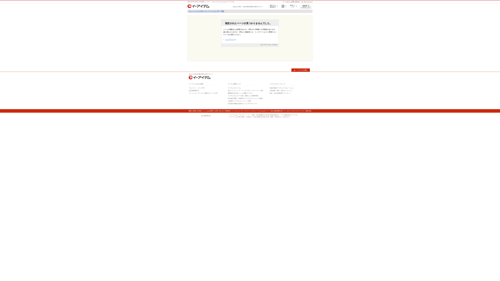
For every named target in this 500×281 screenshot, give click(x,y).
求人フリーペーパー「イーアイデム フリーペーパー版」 (246, 90)
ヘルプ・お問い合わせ (292, 1)
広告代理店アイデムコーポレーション (282, 88)
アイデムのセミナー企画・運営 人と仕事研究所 (243, 96)
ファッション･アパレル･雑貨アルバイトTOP (203, 93)
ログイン (306, 6)
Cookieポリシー (265, 111)
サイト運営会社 (306, 111)
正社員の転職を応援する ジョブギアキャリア (242, 103)
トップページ (230, 39)
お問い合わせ (219, 111)
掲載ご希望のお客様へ (196, 111)
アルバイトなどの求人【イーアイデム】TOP (203, 11)
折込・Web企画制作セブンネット (280, 93)
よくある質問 (208, 111)
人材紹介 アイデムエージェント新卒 (239, 101)
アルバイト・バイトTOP (196, 88)
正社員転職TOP (194, 90)
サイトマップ (308, 1)
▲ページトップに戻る (300, 70)
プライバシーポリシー (251, 111)
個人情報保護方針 (277, 111)
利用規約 (227, 111)
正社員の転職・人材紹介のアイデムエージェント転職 (245, 98)
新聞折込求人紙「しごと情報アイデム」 (241, 93)
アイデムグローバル (234, 88)
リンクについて (237, 111)
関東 (222, 11)
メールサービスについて (292, 111)
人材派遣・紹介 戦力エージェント (281, 90)
